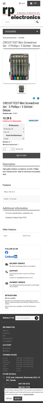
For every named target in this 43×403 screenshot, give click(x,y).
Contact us (6, 333)
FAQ (4, 336)
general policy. (29, 394)
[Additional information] (38, 98)
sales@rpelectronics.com (25, 278)
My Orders (6, 351)
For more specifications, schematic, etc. (19, 213)
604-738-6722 (24, 384)
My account (6, 348)
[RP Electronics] (21, 18)
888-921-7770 (24, 387)
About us (6, 330)
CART (35, 3)
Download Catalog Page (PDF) (16, 218)
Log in (23, 3)
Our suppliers (7, 341)
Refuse (9, 398)
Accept (18, 398)
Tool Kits (21, 38)
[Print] (34, 98)
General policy (7, 338)
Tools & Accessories (10, 38)
